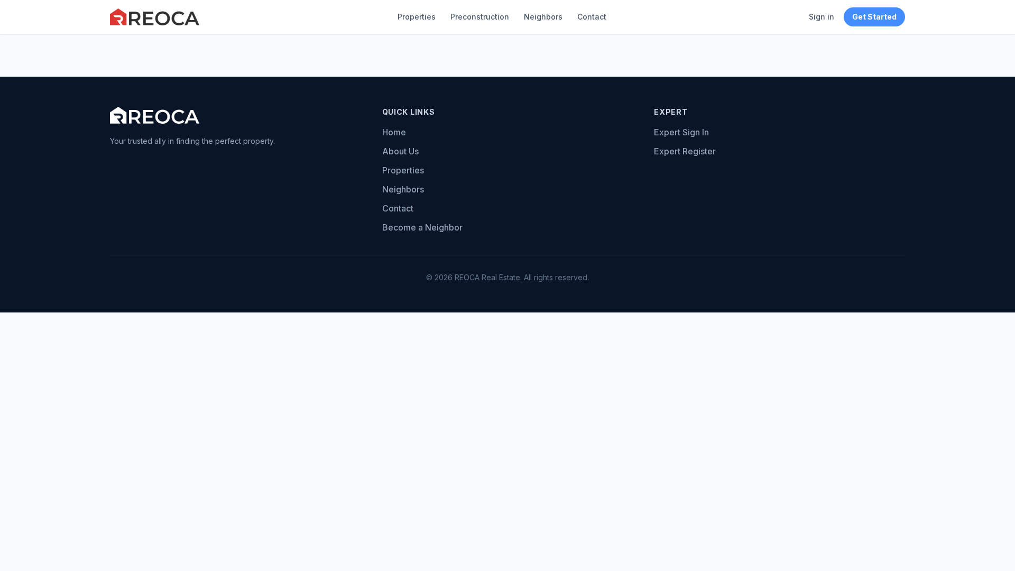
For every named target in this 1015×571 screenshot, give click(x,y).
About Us (400, 151)
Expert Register (685, 151)
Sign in (821, 16)
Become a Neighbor (422, 227)
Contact (591, 16)
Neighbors (543, 16)
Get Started (874, 16)
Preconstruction (479, 16)
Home (394, 132)
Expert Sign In (681, 132)
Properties (417, 16)
